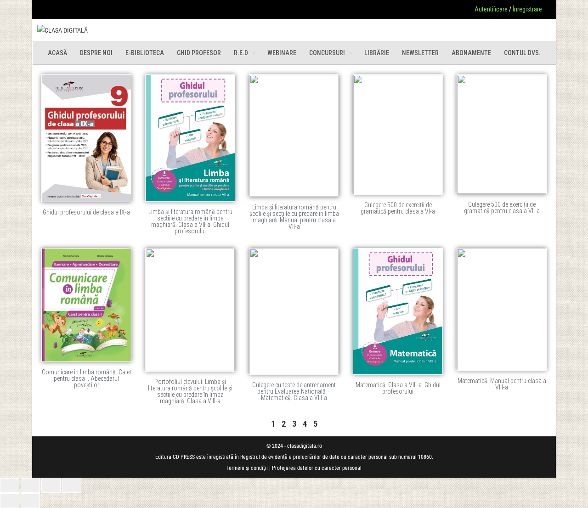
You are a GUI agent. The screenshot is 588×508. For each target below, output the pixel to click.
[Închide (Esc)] (71, 485)
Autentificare (491, 9)
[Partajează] (51, 485)
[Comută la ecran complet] (30, 485)
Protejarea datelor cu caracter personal (317, 468)
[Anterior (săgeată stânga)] (9, 500)
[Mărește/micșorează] (9, 485)
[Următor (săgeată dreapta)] (30, 500)
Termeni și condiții (247, 468)
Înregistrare (527, 9)
